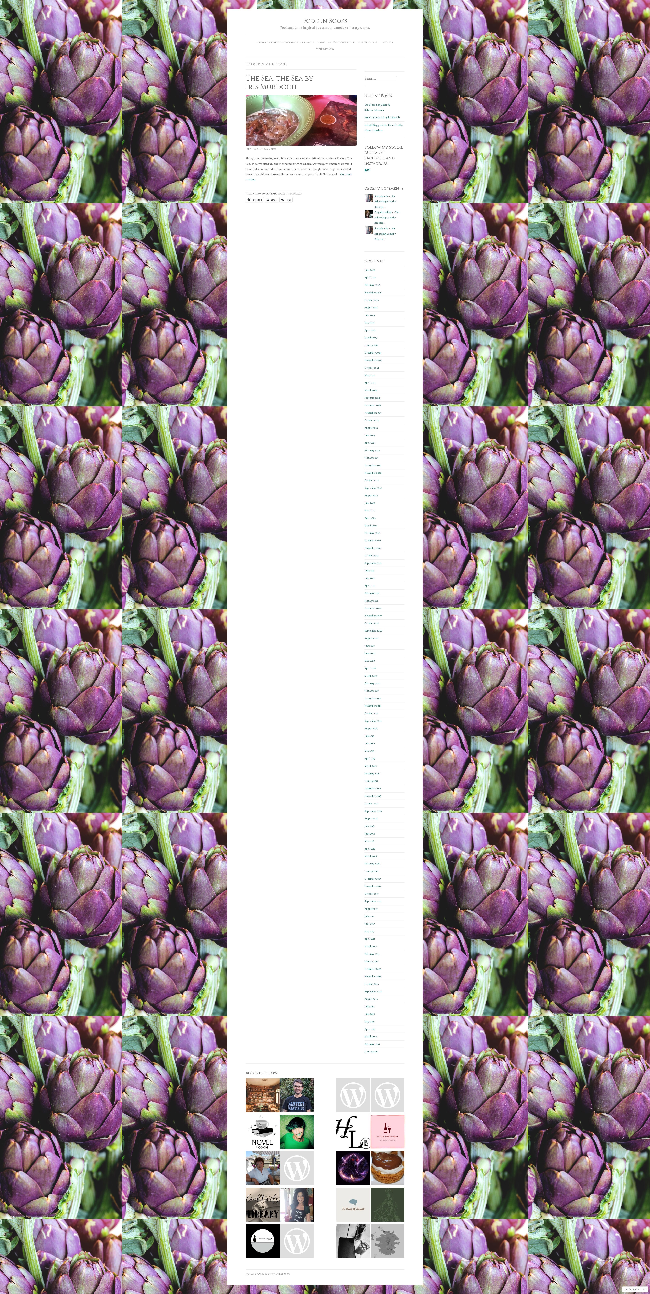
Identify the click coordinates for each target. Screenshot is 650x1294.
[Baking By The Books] (297, 1169)
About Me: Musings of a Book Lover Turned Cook (285, 42)
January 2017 (371, 961)
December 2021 (373, 540)
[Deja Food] (387, 1096)
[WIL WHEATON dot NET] (297, 1096)
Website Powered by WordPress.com (268, 1273)
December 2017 (373, 878)
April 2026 (370, 277)
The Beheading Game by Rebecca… (385, 202)
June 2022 (370, 503)
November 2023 (373, 412)
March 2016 (371, 1036)
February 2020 (372, 683)
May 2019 (369, 751)
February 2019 (372, 773)
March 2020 (371, 676)
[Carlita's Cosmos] (353, 1169)
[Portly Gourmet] (263, 1242)
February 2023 (372, 450)
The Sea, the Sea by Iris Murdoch (279, 83)
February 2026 (372, 285)
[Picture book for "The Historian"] (353, 1096)
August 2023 (371, 428)
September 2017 (373, 901)
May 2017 (369, 931)
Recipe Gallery (325, 49)
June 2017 (370, 923)
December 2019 (373, 698)
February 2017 (372, 954)
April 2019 (370, 758)
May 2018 (369, 841)
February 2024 (372, 397)
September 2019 (373, 721)
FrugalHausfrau (383, 212)
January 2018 (371, 871)
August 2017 (371, 909)
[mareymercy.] (297, 1133)
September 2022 (373, 488)
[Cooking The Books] (297, 1205)
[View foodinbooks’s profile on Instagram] (368, 170)
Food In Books (325, 21)
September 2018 (373, 811)
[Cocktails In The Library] (263, 1205)
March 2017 (371, 946)
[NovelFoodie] (263, 1133)
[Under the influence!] (297, 1242)
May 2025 (369, 322)
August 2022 (371, 495)
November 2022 (373, 473)
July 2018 (369, 826)
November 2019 (373, 706)
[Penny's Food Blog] (387, 1169)
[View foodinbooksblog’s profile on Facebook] (366, 170)
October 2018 (372, 803)
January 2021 (371, 600)
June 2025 (370, 315)
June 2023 (370, 435)
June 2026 (370, 270)
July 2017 (369, 916)
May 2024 (370, 375)
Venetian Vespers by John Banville (382, 117)
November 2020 (373, 615)
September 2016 (373, 991)
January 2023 (371, 457)
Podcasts (387, 42)
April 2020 (370, 668)
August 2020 (371, 638)
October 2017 (371, 893)
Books (321, 42)
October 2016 (372, 984)
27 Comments (269, 149)
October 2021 (372, 555)
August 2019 (371, 728)
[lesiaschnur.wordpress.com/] (353, 1133)
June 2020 (370, 653)
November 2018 (373, 796)
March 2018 (371, 856)
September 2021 (373, 563)
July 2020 (370, 645)
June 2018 (370, 833)
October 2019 (372, 713)
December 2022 (373, 465)
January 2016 (371, 1051)
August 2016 (371, 999)
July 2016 (369, 1006)
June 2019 (370, 743)
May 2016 (369, 1021)
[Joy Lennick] (263, 1169)
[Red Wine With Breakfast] (387, 1132)
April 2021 (370, 585)
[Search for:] (381, 78)
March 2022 (371, 525)
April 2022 (370, 518)
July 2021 (369, 570)
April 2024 (370, 382)
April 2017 (370, 938)
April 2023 (370, 442)
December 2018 (373, 788)
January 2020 (372, 690)
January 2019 (371, 781)
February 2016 (372, 1044)
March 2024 (371, 390)
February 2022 (372, 533)
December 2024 (373, 352)
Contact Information (341, 42)
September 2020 (373, 630)
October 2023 (372, 420)
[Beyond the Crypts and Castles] (387, 1242)
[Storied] (263, 1096)
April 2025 (370, 330)
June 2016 (370, 1014)
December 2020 (373, 608)
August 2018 (371, 818)
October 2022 (372, 480)
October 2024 (372, 367)
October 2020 (372, 623)
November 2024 (373, 360)
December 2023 (373, 405)
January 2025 (371, 345)
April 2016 (370, 1029)
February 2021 (372, 593)
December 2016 (373, 969)
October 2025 (372, 300)
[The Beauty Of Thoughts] (353, 1205)
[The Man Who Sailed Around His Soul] (387, 1205)
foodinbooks (381, 196)
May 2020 (370, 660)
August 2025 (371, 307)
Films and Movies (368, 42)
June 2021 (370, 578)
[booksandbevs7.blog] (353, 1242)
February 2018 (372, 863)
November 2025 (373, 292)
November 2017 (373, 886)
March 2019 (371, 766)
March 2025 (371, 337)
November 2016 (373, 976)
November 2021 (373, 548)
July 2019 (369, 736)
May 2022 (370, 510)
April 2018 (370, 848)
